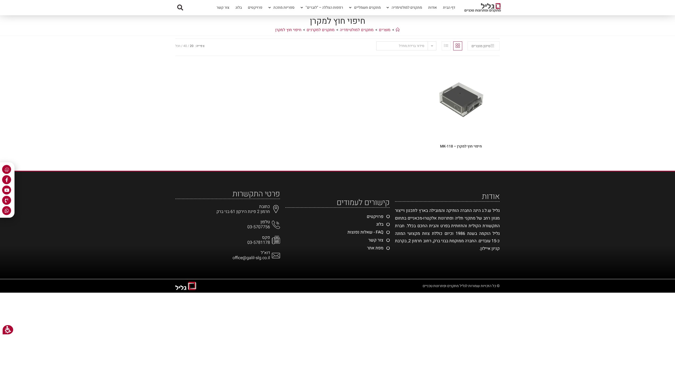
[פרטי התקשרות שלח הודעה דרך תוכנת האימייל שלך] (276, 255)
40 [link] (185, 46)
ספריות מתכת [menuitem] (284, 7)
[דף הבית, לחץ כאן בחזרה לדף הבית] (398, 30)
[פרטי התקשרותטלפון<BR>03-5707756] (276, 225)
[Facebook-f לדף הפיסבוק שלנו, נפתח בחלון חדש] (6, 179)
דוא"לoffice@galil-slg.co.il (251, 255)
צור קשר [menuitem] (222, 7)
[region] (337, 31)
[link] (483, 45)
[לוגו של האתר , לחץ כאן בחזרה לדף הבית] (481, 7)
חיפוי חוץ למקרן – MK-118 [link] (461, 146)
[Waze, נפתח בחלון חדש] (6, 169)
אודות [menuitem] (432, 7)
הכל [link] (177, 46)
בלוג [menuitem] (238, 7)
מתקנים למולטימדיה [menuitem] (407, 7)
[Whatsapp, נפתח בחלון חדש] (6, 210)
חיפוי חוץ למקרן (288, 30)
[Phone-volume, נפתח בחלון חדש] (6, 200)
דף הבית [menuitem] (449, 7)
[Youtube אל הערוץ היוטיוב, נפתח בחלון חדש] (6, 190)
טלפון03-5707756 (258, 224)
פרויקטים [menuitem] (255, 7)
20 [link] (192, 46)
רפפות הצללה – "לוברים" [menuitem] (324, 7)
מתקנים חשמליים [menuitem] (367, 7)
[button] (180, 8)
